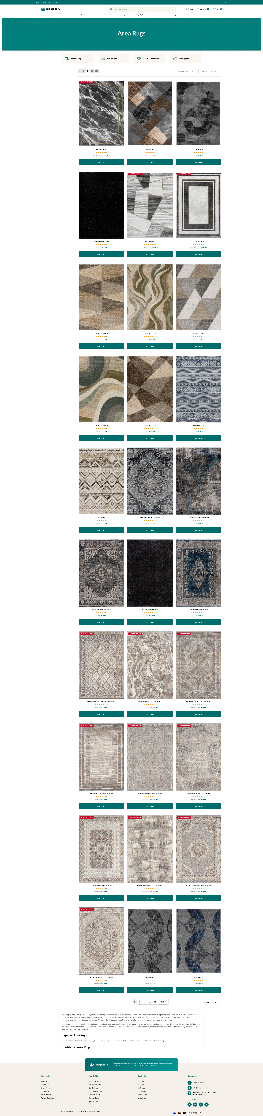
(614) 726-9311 (41, 2)
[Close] (225, 2)
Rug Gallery (71, 1111)
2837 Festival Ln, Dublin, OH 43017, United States (205, 1093)
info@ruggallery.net (53, 2)
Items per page (183, 71)
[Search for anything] (142, 9)
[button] (217, 9)
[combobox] (145, 9)
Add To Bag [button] (101, 162)
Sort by (204, 71)
